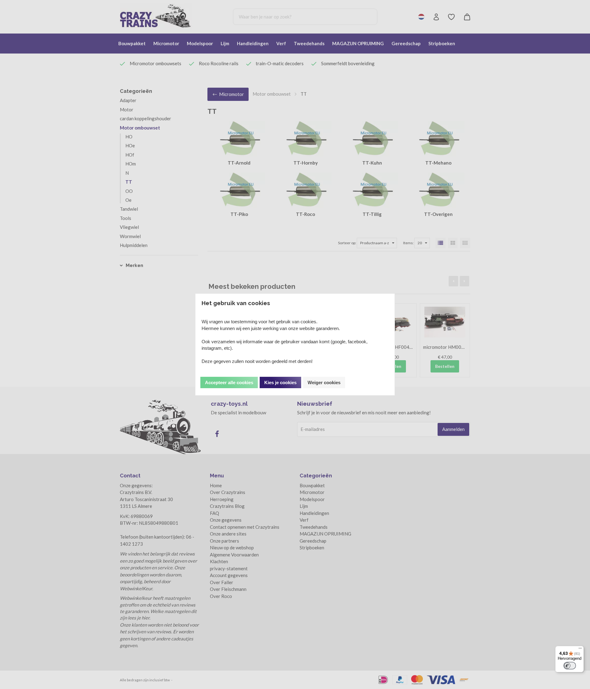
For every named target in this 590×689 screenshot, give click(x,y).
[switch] (570, 665)
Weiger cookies (324, 382)
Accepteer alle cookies (229, 382)
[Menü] (580, 649)
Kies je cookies (280, 382)
